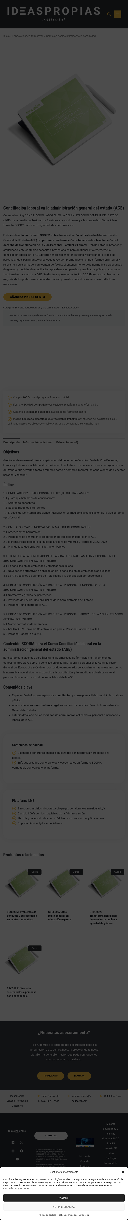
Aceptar (64, 1197)
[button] (123, 1172)
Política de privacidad (68, 1215)
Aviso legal (84, 1215)
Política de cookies (47, 1215)
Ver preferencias (64, 1206)
